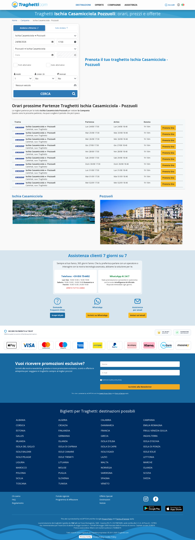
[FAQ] (57, 302)
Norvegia (106, 467)
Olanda (147, 467)
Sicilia (19, 478)
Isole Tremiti (66, 457)
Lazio (104, 457)
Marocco (21, 467)
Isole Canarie (66, 451)
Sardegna (106, 472)
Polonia (21, 472)
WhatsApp (97, 307)
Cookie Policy (110, 537)
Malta (104, 462)
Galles (20, 435)
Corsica (20, 425)
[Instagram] (147, 498)
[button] (131, 5)
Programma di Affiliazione (67, 499)
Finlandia (64, 430)
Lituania (63, 462)
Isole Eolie (149, 451)
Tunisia (62, 483)
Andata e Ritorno (28, 28)
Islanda (63, 441)
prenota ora (168, 128)
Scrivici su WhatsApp (97, 315)
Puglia (62, 472)
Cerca (45, 93)
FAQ (14, 499)
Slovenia (63, 478)
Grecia (104, 435)
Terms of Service (120, 393)
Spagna (105, 478)
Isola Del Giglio (25, 446)
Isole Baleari (23, 451)
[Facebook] (156, 498)
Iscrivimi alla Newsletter (140, 387)
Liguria (20, 462)
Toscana (21, 483)
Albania (20, 419)
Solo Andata (60, 28)
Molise (62, 467)
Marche (147, 462)
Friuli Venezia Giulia (155, 430)
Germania (64, 435)
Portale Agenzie (62, 496)
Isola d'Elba (108, 441)
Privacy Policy (107, 519)
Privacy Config (85, 537)
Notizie (102, 503)
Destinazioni (104, 499)
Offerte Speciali (105, 496)
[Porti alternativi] (15, 65)
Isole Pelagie (23, 457)
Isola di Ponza (151, 446)
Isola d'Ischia (151, 441)
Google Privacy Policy (105, 393)
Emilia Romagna (152, 425)
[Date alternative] (48, 65)
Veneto (105, 483)
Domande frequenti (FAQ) (57, 308)
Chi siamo (16, 496)
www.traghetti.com (29, 5)
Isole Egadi (107, 451)
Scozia (147, 472)
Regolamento (18, 503)
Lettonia (148, 457)
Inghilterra (150, 435)
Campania (149, 419)
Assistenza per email (137, 308)
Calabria (106, 419)
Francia (105, 430)
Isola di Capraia (67, 446)
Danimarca (107, 425)
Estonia (20, 430)
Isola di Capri (108, 446)
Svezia (146, 478)
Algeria (62, 419)
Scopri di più (57, 315)
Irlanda (20, 441)
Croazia (63, 425)
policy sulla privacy (116, 380)
